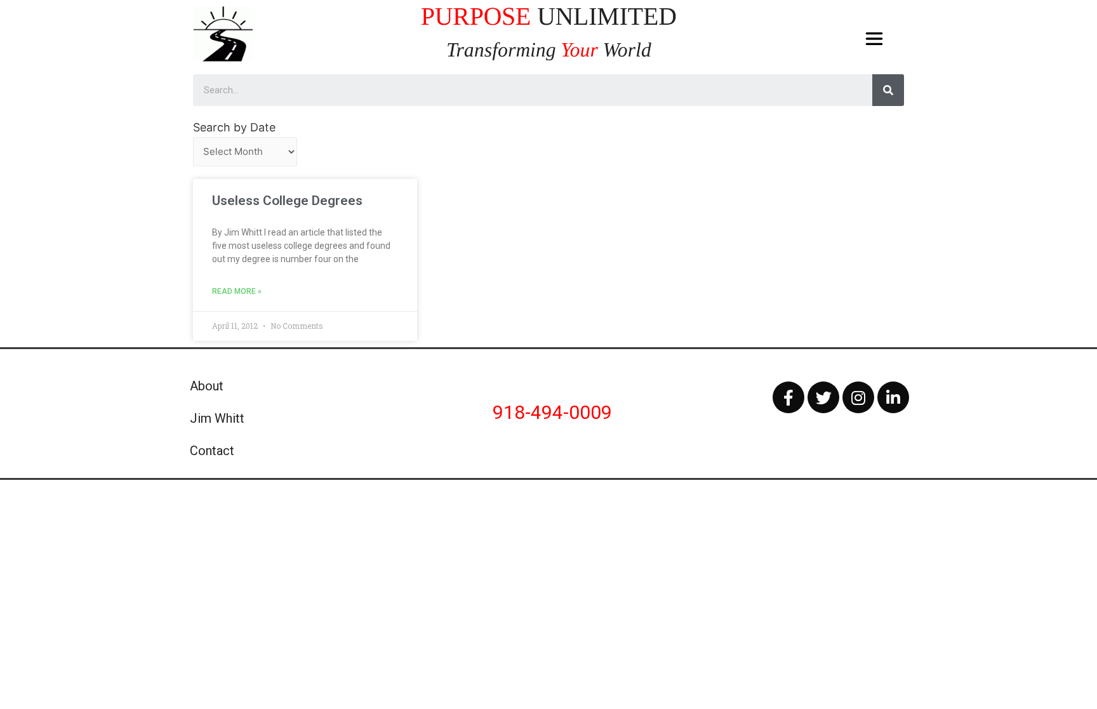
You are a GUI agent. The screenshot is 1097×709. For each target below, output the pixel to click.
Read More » (237, 291)
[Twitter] (823, 397)
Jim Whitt (217, 418)
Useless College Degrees (287, 200)
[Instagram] (858, 397)
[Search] (888, 90)
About (206, 386)
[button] (874, 39)
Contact (212, 450)
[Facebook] (788, 397)
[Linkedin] (893, 397)
